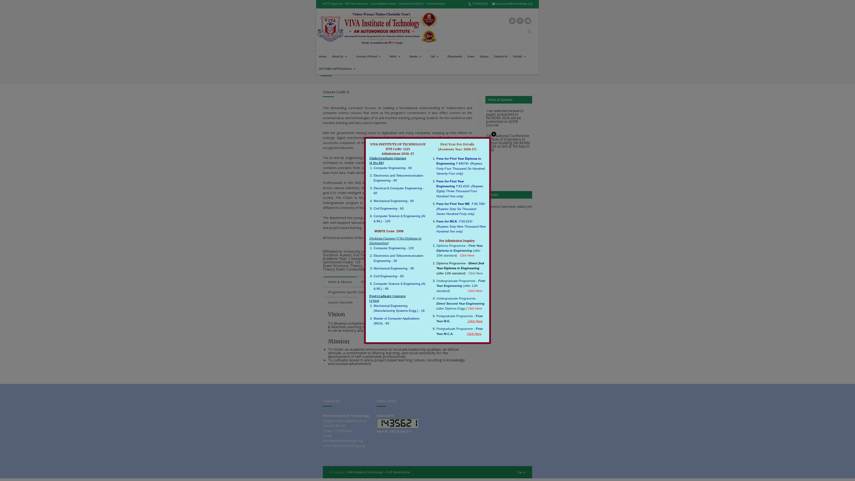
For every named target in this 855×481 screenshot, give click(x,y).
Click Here (475, 273)
